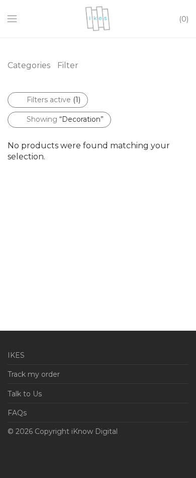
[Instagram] (57, 454)
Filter (67, 65)
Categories (29, 65)
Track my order (34, 374)
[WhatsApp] (26, 454)
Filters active (53, 99)
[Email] (11, 454)
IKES (16, 355)
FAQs (17, 412)
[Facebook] (42, 454)
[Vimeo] (73, 454)
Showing (65, 119)
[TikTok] (88, 454)
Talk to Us (25, 393)
